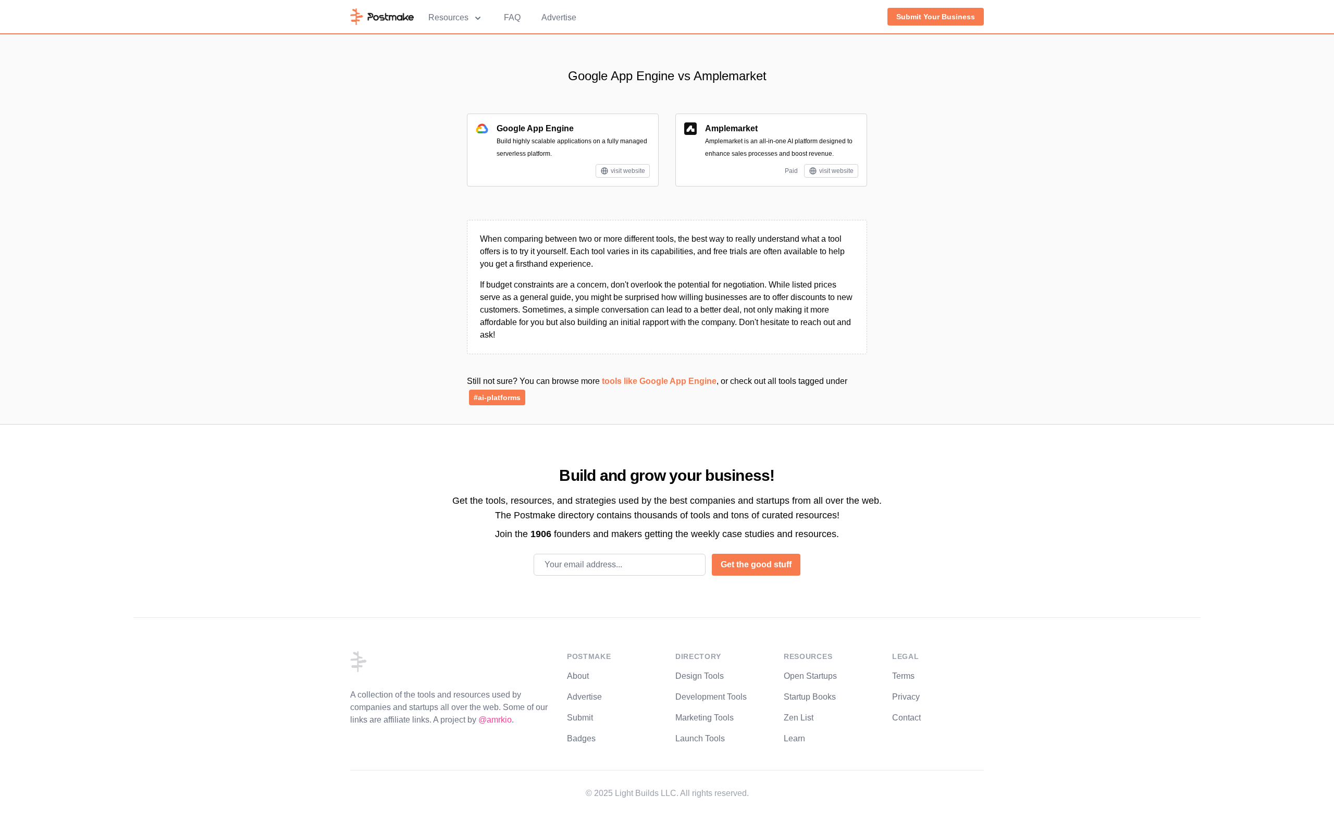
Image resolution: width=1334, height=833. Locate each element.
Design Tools (699, 676)
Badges (581, 738)
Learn (794, 738)
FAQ (512, 17)
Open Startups (810, 676)
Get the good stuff (756, 564)
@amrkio (495, 719)
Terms (903, 676)
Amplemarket (731, 128)
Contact (906, 717)
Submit (580, 717)
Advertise (558, 17)
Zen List (798, 717)
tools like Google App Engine (659, 381)
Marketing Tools (704, 717)
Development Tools (711, 696)
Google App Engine (535, 128)
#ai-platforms (497, 397)
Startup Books (810, 696)
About (578, 676)
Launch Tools (700, 738)
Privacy (906, 696)
